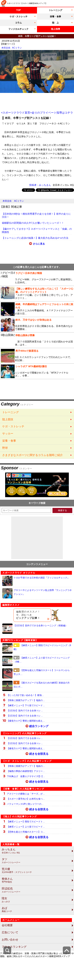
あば (7, 909)
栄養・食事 (55, 16)
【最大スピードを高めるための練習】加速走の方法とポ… (42, 684)
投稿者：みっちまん (40, 185)
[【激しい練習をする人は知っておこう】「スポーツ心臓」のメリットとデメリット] (37, 293)
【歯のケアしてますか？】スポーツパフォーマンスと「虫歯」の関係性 (37, 230)
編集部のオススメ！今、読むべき (28, 614)
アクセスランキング (14, 946)
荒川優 (17, 871)
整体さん (7, 880)
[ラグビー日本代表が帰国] (37, 278)
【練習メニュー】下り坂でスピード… (26, 705)
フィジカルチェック (18, 29)
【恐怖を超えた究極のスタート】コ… (26, 832)
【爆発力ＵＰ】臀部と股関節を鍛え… (26, 721)
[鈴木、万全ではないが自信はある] (37, 324)
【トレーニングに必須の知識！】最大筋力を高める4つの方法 (35, 238)
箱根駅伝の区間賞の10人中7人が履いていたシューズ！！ (33, 223)
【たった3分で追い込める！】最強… (25, 695)
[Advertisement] (37, 101)
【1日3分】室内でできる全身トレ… (25, 710)
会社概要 (7, 925)
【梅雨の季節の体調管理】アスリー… (26, 771)
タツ (11, 861)
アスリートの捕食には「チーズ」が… (26, 793)
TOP (18, 10)
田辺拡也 (11, 890)
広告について (10, 932)
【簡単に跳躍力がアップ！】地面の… (26, 700)
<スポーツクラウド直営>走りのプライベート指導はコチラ (37, 112)
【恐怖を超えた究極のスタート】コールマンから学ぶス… (42, 672)
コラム (18, 22)
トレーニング (55, 10)
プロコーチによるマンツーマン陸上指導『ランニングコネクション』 (43, 592)
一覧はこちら (37, 412)
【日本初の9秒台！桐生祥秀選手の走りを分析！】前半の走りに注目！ (36, 215)
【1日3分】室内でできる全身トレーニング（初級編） (40, 625)
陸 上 (55, 22)
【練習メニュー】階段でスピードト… (26, 821)
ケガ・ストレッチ (19, 16)
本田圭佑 (5, 47)
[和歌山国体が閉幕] (37, 340)
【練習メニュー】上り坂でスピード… (26, 826)
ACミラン (17, 47)
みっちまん (11, 851)
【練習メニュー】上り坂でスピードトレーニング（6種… (42, 659)
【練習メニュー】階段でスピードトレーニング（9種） (42, 647)
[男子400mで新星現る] (37, 355)
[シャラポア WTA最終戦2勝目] (37, 371)
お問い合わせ (10, 939)
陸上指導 (55, 29)
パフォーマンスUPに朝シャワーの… (25, 804)
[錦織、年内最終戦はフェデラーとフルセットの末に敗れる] (37, 309)
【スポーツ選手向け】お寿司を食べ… (26, 799)
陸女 (6, 900)
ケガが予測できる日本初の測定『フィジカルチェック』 (42, 577)
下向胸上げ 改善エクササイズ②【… (26, 776)
